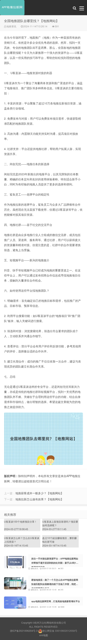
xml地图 (43, 635)
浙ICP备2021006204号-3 (24, 630)
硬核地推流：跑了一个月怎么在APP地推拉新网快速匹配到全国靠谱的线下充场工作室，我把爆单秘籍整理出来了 (54, 584)
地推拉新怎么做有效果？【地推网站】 (39, 499)
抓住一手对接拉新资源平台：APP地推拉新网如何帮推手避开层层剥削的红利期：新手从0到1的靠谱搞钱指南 (54, 563)
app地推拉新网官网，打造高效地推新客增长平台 (55, 601)
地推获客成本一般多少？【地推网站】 (39, 493)
